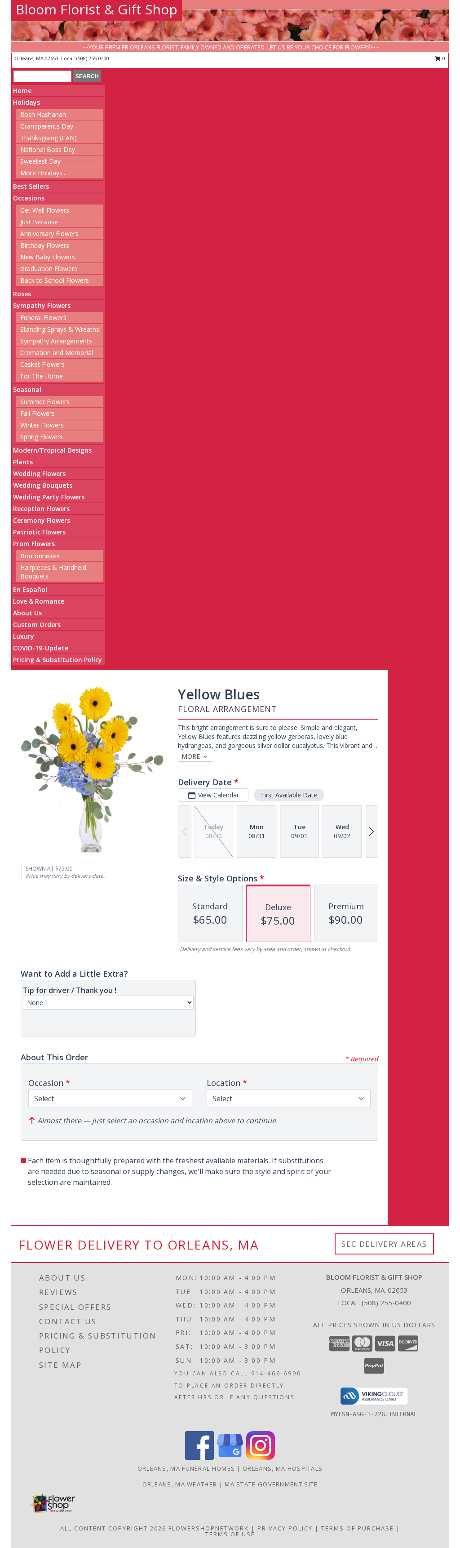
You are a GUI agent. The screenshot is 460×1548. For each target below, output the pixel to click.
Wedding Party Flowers (48, 497)
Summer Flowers (45, 401)
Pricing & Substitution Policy (57, 659)
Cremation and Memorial (56, 352)
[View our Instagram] (260, 1457)
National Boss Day (47, 149)
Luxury (23, 636)
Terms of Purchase (357, 1528)
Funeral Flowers (43, 317)
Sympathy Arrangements (56, 341)
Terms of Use (230, 1534)
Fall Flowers (37, 413)
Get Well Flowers (44, 210)
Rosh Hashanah (43, 114)
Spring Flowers (41, 436)
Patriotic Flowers (39, 532)
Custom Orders (37, 624)
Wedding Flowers (39, 473)
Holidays (26, 102)
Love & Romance (38, 601)
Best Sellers (31, 186)
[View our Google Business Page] (230, 1457)
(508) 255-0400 (92, 58)
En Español (30, 589)
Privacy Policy (285, 1528)
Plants (23, 462)
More (190, 756)
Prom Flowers (34, 543)
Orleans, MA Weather (179, 1484)
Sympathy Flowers (42, 305)
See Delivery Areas (384, 1244)
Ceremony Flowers (41, 520)
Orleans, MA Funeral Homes (186, 1468)
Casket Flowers (42, 364)
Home (22, 90)
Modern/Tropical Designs (52, 450)
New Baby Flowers (47, 257)
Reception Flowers (41, 508)
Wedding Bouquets (42, 485)
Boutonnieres (40, 556)
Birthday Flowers (44, 245)
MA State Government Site (271, 1484)
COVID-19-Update (40, 648)
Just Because (39, 222)
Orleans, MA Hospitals (283, 1468)
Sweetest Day (40, 161)
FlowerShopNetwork (208, 1528)
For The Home (41, 376)
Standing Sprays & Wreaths (59, 329)
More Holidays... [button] (43, 173)
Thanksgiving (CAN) (48, 137)
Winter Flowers (42, 425)
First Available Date (289, 795)
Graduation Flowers (48, 268)
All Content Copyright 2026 (113, 1528)
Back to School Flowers (54, 280)
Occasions (28, 198)
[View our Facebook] (199, 1457)
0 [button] (443, 58)
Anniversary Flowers (49, 233)
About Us (27, 613)
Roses (22, 293)
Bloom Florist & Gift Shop (96, 9)
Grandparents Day (46, 126)
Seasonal (27, 389)
